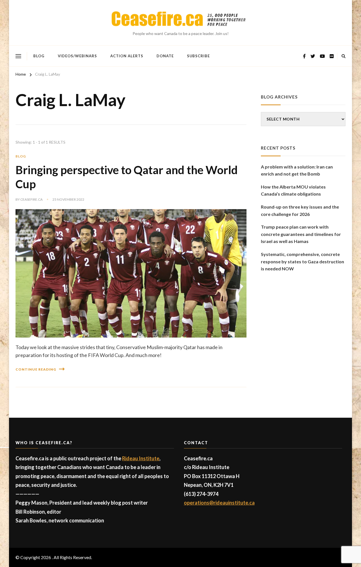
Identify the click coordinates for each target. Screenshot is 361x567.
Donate (165, 56)
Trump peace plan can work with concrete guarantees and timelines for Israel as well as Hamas (301, 234)
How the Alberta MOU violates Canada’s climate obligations (293, 190)
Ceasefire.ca (31, 199)
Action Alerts (126, 56)
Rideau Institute (140, 458)
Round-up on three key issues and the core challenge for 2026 (300, 210)
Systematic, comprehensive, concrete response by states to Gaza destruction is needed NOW (302, 261)
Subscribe (198, 56)
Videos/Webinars (77, 56)
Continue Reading (36, 369)
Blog (39, 56)
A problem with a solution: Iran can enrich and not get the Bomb (297, 170)
